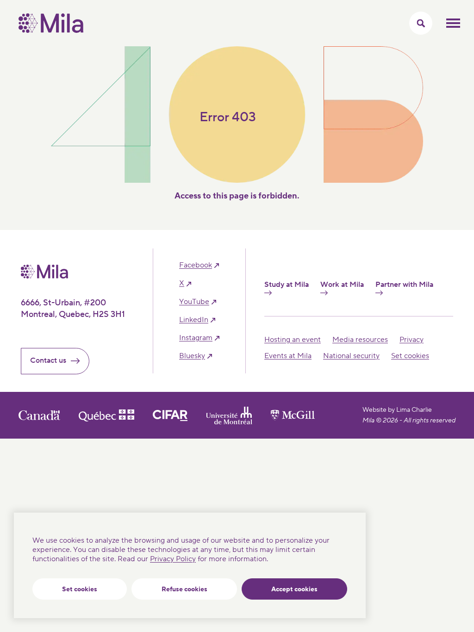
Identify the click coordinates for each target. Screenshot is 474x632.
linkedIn (193, 320)
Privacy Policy (173, 559)
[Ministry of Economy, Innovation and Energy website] (106, 415)
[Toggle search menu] (420, 23)
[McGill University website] (293, 415)
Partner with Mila (404, 284)
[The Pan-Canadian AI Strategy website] (170, 415)
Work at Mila (342, 284)
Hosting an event (292, 339)
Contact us (48, 360)
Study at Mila (286, 284)
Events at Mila (288, 355)
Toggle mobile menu (453, 23)
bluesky (192, 356)
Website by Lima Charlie (397, 410)
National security (351, 355)
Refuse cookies (184, 589)
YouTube (194, 301)
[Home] (51, 30)
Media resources (360, 339)
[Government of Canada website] (39, 415)
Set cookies (79, 589)
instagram (195, 338)
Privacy (411, 339)
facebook (195, 265)
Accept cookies (294, 589)
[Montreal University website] (229, 415)
